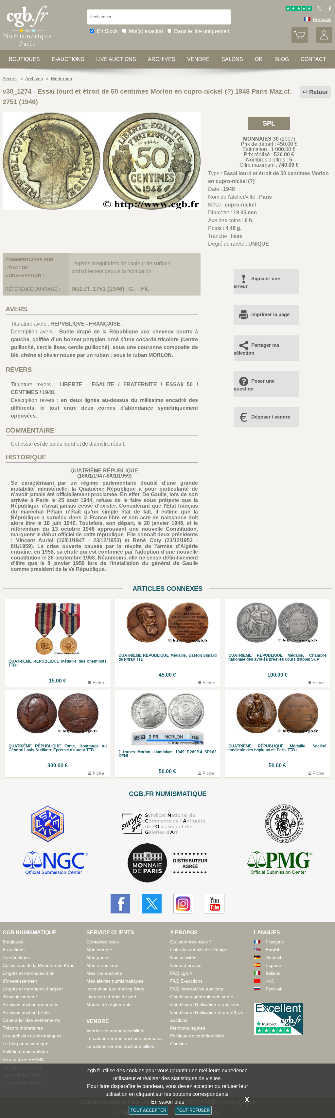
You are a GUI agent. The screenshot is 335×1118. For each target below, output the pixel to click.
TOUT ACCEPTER (148, 1110)
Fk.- (146, 288)
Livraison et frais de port (111, 996)
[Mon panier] (299, 41)
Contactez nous (102, 941)
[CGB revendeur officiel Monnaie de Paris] (167, 863)
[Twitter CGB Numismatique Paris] (152, 903)
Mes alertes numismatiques (114, 981)
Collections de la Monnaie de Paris (38, 965)
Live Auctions (16, 957)
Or (259, 59)
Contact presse (186, 965)
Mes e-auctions (102, 965)
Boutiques (24, 59)
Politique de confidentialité (197, 1035)
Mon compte (99, 949)
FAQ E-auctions (186, 981)
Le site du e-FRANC (23, 1059)
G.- (133, 288)
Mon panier (98, 957)
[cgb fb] (328, 9)
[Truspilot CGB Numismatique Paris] (299, 9)
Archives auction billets (26, 1012)
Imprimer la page (270, 314)
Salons (232, 59)
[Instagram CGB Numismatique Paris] (183, 903)
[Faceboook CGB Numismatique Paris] (120, 903)
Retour (318, 92)
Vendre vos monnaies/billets (115, 1030)
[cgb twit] (318, 9)
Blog (281, 59)
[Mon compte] (324, 41)
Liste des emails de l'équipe (198, 949)
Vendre (198, 59)
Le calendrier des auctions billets (120, 1046)
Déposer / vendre (270, 417)
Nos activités (183, 957)
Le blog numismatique (25, 1043)
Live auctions (116, 59)
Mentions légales (187, 1028)
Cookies (178, 1043)
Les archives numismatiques (32, 1035)
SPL (269, 123)
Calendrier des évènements (31, 1020)
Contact (313, 59)
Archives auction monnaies (30, 1004)
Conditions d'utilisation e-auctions (204, 1004)
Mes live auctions (104, 973)
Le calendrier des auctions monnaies (124, 1038)
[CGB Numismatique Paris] (27, 47)
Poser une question (254, 384)
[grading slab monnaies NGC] (55, 863)
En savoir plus (167, 1102)
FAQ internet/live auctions (196, 988)
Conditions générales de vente (201, 996)
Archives (161, 59)
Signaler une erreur (257, 282)
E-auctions (68, 59)
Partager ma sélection (256, 349)
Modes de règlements (109, 1004)
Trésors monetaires (23, 1028)
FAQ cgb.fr (181, 973)
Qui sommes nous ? (191, 941)
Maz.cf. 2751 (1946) (97, 288)
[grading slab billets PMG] (279, 863)
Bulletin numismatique (25, 1051)
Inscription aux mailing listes (115, 988)
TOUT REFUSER (193, 1110)
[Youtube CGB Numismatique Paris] (214, 903)
